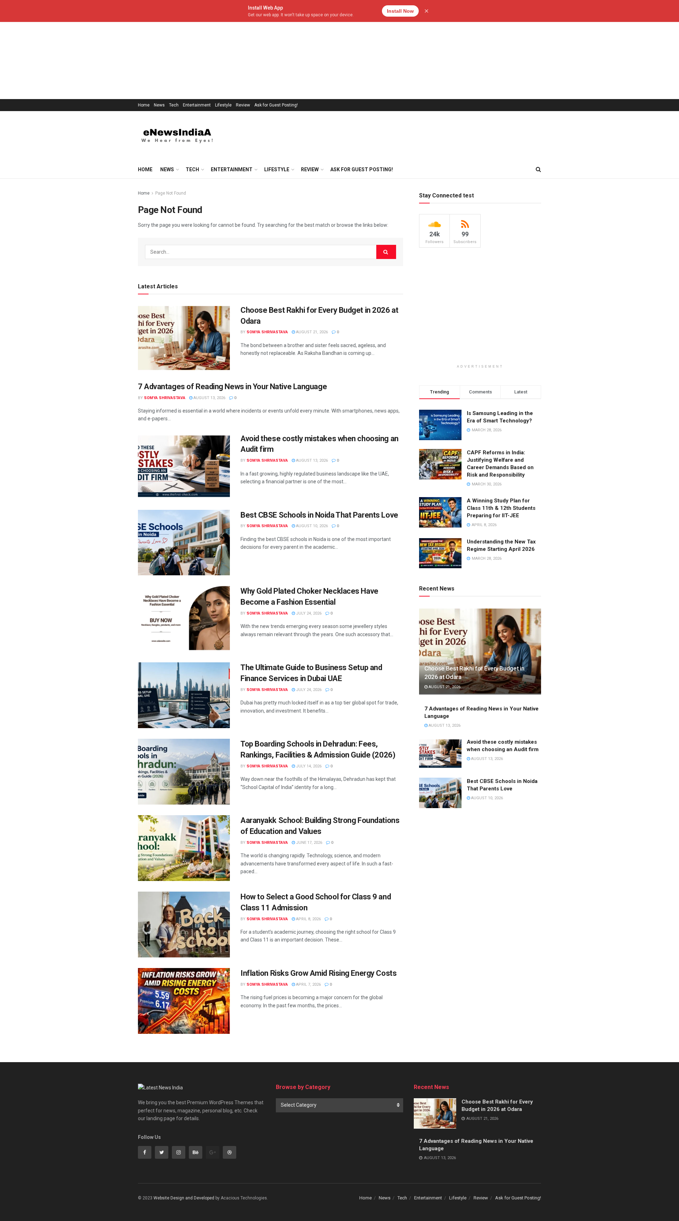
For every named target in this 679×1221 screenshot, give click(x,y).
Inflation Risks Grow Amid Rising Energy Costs (318, 973)
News (159, 105)
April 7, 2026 (308, 984)
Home (144, 105)
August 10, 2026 (311, 526)
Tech (174, 105)
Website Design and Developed (183, 1198)
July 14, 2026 (308, 766)
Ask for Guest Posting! (276, 105)
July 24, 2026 (308, 613)
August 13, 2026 (208, 398)
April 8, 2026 (308, 919)
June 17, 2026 (308, 842)
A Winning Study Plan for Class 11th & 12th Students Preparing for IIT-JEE (501, 508)
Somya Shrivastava (267, 332)
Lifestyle (223, 105)
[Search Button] (386, 252)
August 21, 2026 (311, 332)
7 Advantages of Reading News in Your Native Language (232, 386)
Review (243, 105)
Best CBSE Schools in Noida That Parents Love (319, 515)
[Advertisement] (212, 49)
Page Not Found (170, 193)
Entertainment (197, 105)
